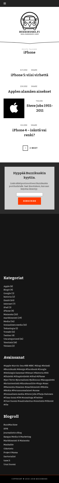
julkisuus (35, 380)
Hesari (30, 373)
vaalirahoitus (26, 401)
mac (46, 383)
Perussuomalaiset (22, 390)
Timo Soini (10, 397)
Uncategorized (11, 339)
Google (7, 293)
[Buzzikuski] (29, 23)
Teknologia (9, 328)
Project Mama (11, 452)
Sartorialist (10, 456)
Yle (6, 405)
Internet (8, 304)
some (37, 390)
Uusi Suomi (11, 401)
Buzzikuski (10, 369)
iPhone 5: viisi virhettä (29, 75)
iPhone (7, 311)
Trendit (7, 332)
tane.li (7, 460)
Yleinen (7, 346)
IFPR (6, 428)
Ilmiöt (7, 300)
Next (35, 148)
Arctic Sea (18, 366)
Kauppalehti (48, 380)
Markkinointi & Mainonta (17, 440)
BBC (32, 366)
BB (27, 366)
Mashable (9, 444)
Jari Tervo (10, 380)
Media (7, 321)
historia (8, 297)
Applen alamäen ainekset (29, 92)
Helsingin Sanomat (15, 373)
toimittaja (28, 397)
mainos (20, 387)
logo (40, 383)
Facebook (32, 369)
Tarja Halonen (46, 394)
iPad (6, 307)
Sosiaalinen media (13, 325)
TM (19, 397)
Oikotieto (8, 448)
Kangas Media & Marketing (17, 436)
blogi (38, 366)
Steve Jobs (31, 394)
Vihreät (50, 401)
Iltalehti (9, 376)
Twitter (7, 335)
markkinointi (10, 318)
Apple (7, 286)
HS (47, 373)
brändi (46, 366)
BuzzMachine (10, 424)
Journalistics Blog (13, 432)
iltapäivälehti (22, 376)
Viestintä (8, 342)
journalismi (23, 380)
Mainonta (8, 314)
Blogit (7, 289)
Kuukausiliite (28, 383)
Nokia (8, 390)
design (21, 369)
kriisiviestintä (12, 383)
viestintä (39, 401)
